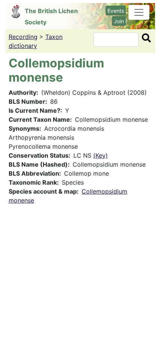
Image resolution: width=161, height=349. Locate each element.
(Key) (100, 155)
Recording (23, 36)
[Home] (18, 11)
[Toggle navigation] (138, 12)
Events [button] (115, 10)
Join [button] (119, 21)
